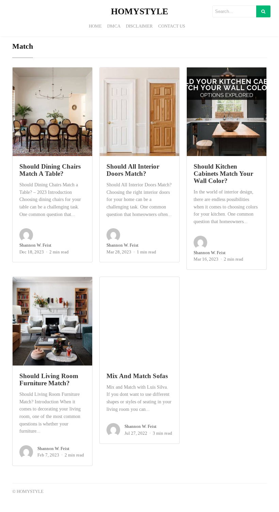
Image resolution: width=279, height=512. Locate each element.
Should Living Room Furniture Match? (48, 379)
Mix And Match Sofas (137, 375)
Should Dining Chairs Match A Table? (50, 170)
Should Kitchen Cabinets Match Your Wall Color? (223, 174)
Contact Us (171, 26)
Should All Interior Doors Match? (132, 170)
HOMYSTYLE (139, 11)
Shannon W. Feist (35, 245)
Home (95, 26)
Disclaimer (139, 26)
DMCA (113, 26)
